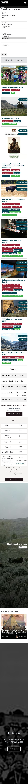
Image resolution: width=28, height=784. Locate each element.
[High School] (14, 26)
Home (2, 7)
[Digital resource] (14, 34)
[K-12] (14, 28)
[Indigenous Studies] (14, 16)
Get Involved (14, 749)
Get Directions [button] (14, 414)
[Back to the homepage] (4, 3)
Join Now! (22, 547)
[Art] (14, 14)
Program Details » (20, 463)
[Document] (14, 36)
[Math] (14, 17)
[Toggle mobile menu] (25, 3)
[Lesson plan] (14, 38)
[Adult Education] (14, 24)
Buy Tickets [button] (13, 479)
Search (3, 54)
